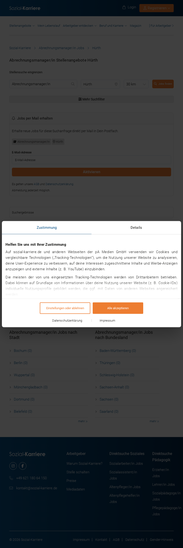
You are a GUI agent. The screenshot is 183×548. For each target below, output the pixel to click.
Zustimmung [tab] (47, 227)
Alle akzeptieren (118, 308)
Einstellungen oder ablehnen (65, 308)
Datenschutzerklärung (67, 320)
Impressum (108, 320)
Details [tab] (136, 227)
